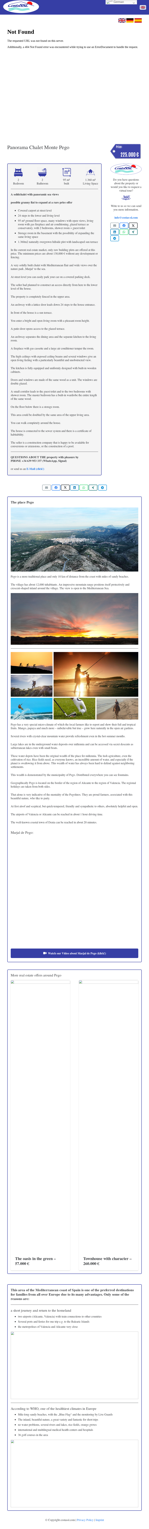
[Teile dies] (124, 225)
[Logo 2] (21, 7)
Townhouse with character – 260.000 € (107, 1260)
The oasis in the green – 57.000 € (35, 1260)
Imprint (100, 1520)
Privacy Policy (85, 1520)
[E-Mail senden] (114, 225)
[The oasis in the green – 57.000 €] (40, 1117)
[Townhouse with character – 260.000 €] (108, 1117)
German (118, 1)
